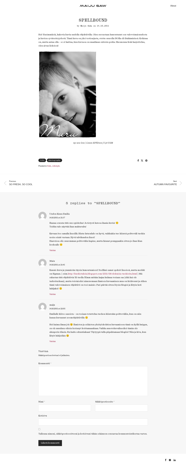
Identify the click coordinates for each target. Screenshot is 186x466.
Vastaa (52, 250)
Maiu (52, 261)
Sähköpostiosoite (105, 402)
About (173, 6)
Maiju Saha (86, 26)
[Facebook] (165, 460)
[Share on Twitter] (142, 160)
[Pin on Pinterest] (146, 160)
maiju (52, 305)
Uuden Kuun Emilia (59, 214)
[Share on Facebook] (138, 160)
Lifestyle (56, 166)
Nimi (41, 402)
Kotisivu (42, 416)
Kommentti (44, 363)
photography (54, 160)
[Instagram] (170, 460)
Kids (49, 166)
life (42, 160)
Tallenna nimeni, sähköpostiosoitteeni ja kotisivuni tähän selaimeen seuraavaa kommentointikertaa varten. (92, 434)
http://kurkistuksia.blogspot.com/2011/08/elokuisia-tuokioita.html (102, 274)
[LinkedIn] (175, 460)
